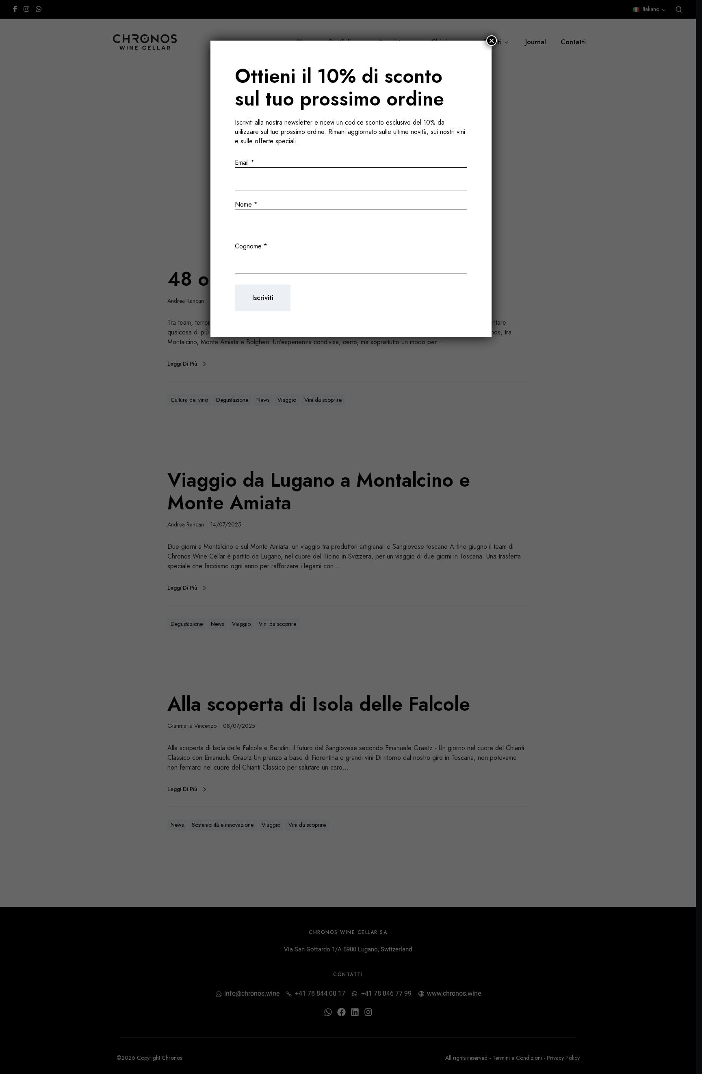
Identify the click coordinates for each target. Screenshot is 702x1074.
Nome (246, 204)
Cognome (251, 246)
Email (244, 162)
